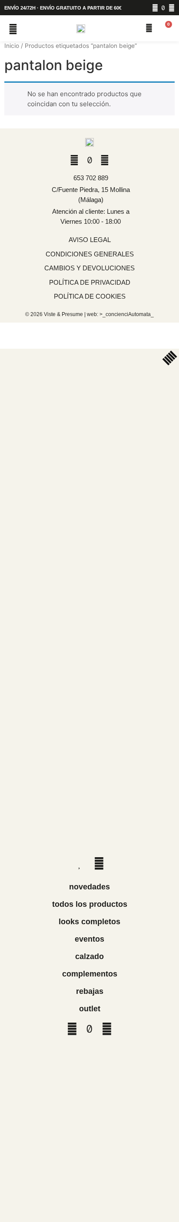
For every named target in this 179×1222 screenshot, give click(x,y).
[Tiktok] (163, 8)
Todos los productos (89, 904)
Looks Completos (89, 921)
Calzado (89, 956)
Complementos (89, 974)
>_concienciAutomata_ (126, 314)
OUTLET (89, 1008)
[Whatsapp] (172, 8)
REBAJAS (89, 991)
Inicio (11, 45)
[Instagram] (155, 8)
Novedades (89, 886)
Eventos (89, 939)
